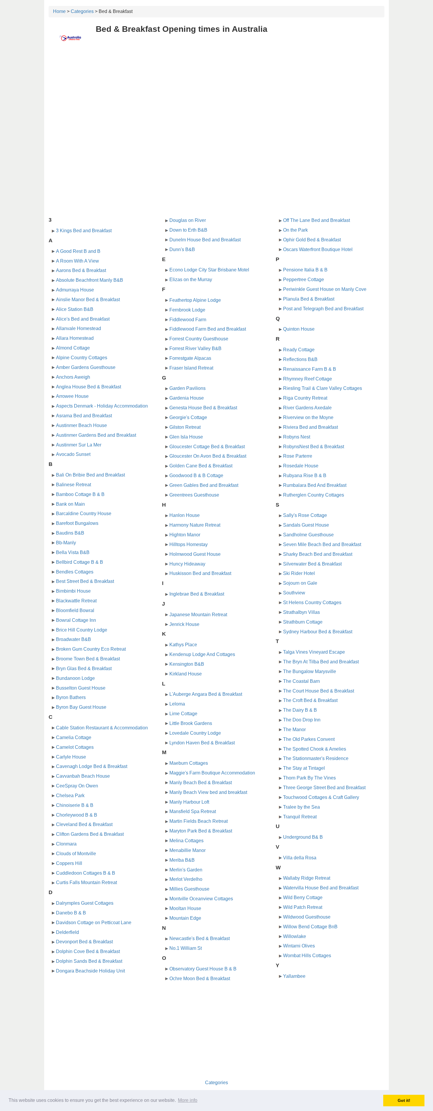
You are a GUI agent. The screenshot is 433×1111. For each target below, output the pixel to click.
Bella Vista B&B (73, 552)
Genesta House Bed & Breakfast (203, 407)
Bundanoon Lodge (75, 678)
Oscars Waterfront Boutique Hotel (318, 249)
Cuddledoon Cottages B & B (85, 873)
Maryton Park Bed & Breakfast (200, 830)
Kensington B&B (186, 664)
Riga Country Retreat (305, 397)
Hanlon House (184, 515)
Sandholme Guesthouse (308, 534)
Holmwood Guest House (195, 554)
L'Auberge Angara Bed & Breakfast (205, 694)
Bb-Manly (66, 542)
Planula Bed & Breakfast (308, 298)
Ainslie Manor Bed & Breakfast (88, 299)
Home (59, 11)
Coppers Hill (69, 863)
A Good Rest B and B (78, 251)
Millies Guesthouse (189, 888)
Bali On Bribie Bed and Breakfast (90, 474)
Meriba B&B (182, 860)
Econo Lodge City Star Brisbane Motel (209, 269)
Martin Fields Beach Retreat (198, 821)
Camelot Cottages (75, 747)
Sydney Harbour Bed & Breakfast (317, 631)
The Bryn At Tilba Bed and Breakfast (321, 661)
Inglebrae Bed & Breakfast (196, 593)
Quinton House (299, 329)
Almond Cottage (73, 347)
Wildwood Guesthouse (306, 916)
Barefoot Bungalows (77, 523)
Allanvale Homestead (78, 328)
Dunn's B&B (182, 249)
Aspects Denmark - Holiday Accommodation (102, 405)
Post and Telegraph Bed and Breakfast (323, 308)
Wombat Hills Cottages (307, 955)
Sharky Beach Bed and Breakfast (317, 554)
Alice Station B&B (74, 309)
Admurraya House (75, 289)
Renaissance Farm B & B (309, 369)
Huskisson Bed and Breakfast (200, 573)
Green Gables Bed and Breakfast (203, 485)
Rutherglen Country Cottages (313, 494)
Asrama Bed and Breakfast (84, 415)
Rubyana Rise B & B (304, 475)
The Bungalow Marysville (309, 671)
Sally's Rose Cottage (305, 515)
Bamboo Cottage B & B (80, 494)
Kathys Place (183, 644)
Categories (82, 11)
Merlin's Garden (185, 869)
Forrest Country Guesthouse (198, 338)
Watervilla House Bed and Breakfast (320, 887)
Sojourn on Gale (300, 583)
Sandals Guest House (306, 525)
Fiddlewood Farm (187, 319)
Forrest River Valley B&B (195, 348)
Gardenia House (186, 397)
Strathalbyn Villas (301, 612)
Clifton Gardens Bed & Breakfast (90, 834)
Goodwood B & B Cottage (196, 475)
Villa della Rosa (299, 857)
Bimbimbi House (73, 591)
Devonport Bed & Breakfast (84, 941)
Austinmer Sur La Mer (78, 444)
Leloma (177, 703)
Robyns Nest (296, 436)
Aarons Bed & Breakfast (81, 270)
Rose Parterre (297, 456)
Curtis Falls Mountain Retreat (86, 882)
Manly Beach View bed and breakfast (208, 792)
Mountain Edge (185, 918)
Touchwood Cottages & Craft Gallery (321, 797)
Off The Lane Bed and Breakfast (316, 220)
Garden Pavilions (187, 388)
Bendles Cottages (74, 571)
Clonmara (66, 843)
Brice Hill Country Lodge (81, 629)
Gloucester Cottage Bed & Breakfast (207, 446)
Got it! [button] (404, 1100)
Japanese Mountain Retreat (198, 614)
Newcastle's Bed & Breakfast (199, 938)
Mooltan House (185, 908)
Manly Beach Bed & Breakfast (200, 782)
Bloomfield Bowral (75, 610)
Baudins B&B (70, 532)
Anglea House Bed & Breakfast (88, 386)
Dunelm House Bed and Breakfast (205, 239)
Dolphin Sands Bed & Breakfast (89, 961)
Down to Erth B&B (188, 230)
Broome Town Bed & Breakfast (88, 658)
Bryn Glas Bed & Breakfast (84, 668)
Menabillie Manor (187, 850)
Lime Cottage (183, 713)
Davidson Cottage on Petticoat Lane (93, 922)
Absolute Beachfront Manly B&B (89, 280)
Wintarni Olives (299, 945)
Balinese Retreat (73, 484)
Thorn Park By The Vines (309, 777)
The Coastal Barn (301, 681)
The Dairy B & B (300, 710)
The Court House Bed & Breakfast (318, 690)
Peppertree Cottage (303, 279)
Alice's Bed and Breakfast (83, 319)
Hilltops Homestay (188, 544)
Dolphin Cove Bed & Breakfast (88, 951)
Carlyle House (71, 756)
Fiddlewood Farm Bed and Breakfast (207, 329)
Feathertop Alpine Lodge (195, 300)
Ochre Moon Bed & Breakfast (199, 978)
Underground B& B (303, 837)
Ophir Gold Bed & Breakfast (312, 239)
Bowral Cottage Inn (76, 620)
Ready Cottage (299, 349)
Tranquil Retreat (300, 816)
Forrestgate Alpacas (190, 358)
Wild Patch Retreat (302, 907)
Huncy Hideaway (187, 563)
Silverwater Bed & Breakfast (312, 563)
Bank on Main (70, 504)
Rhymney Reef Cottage (307, 378)
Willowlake (294, 936)
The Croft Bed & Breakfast (310, 700)
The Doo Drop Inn (301, 719)
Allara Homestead (75, 338)
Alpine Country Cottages (81, 357)
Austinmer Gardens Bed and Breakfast (96, 435)
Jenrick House (184, 624)
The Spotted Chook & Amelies (314, 748)
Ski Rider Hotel (299, 573)
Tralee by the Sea (301, 807)
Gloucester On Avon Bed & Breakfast (207, 456)
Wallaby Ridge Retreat (306, 878)
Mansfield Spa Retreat (192, 811)
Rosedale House (300, 465)
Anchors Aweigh (73, 377)
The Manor (294, 729)
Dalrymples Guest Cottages (84, 903)
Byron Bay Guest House (81, 707)
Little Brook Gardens (190, 723)
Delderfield (67, 932)
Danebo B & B (71, 912)
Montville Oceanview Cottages (201, 898)
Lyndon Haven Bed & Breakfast (202, 742)
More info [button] (187, 1100)
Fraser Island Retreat (191, 367)
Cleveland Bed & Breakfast (84, 824)
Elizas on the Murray (190, 279)
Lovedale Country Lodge (195, 733)
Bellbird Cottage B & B (79, 562)
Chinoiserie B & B (74, 805)
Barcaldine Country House (83, 513)
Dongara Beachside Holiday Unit (90, 970)
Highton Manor (184, 534)
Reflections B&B (300, 359)
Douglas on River (187, 220)
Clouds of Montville (76, 853)
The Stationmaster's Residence (315, 758)
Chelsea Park (70, 795)
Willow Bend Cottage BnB (310, 926)
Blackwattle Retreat (76, 600)
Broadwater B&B (73, 639)
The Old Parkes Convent (309, 739)
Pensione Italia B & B (305, 269)
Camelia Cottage (73, 737)
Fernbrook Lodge (187, 309)
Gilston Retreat (185, 427)
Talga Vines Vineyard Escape (314, 652)
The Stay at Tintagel (304, 768)
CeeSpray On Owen (77, 785)
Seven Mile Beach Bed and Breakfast (322, 544)
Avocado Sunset (73, 454)
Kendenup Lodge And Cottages (202, 654)
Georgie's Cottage (188, 417)
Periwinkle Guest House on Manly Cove (324, 289)
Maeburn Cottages (188, 763)
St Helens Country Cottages (312, 602)
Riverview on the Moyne (308, 417)
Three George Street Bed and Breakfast (324, 787)
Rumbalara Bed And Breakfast (314, 485)
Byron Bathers (71, 697)
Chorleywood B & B (76, 814)
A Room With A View (77, 260)
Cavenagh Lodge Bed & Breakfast (91, 766)
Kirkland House (185, 673)
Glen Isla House (186, 436)
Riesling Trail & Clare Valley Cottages (322, 388)
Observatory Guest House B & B (203, 968)
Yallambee (294, 976)
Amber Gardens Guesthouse (85, 367)
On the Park (295, 230)
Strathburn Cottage (303, 621)
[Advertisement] (216, 93)
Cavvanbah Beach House (83, 776)
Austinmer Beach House (81, 425)
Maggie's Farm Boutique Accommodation (212, 772)
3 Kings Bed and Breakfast (84, 230)
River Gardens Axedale (307, 407)
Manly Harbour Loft (189, 802)
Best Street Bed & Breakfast (85, 581)
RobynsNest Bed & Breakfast (313, 446)
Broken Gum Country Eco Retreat (91, 649)
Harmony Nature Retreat (194, 525)
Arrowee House (72, 396)
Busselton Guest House (80, 687)
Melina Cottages (186, 840)
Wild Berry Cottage (303, 897)
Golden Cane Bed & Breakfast (200, 465)
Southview (294, 592)
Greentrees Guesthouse (194, 494)
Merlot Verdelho (185, 879)
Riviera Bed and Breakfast (310, 427)
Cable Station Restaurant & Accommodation (102, 727)
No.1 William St (185, 948)
